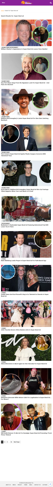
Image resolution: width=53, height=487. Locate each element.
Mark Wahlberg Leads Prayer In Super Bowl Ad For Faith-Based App (23, 260)
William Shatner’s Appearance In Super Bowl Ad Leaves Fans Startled (24, 49)
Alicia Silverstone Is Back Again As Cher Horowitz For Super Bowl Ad (24, 363)
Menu (3, 2)
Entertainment (14, 47)
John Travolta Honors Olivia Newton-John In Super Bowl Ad (21, 330)
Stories (4, 258)
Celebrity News (5, 47)
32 (12, 442)
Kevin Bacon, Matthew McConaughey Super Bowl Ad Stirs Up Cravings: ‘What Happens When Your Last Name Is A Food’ (25, 190)
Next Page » (17, 442)
